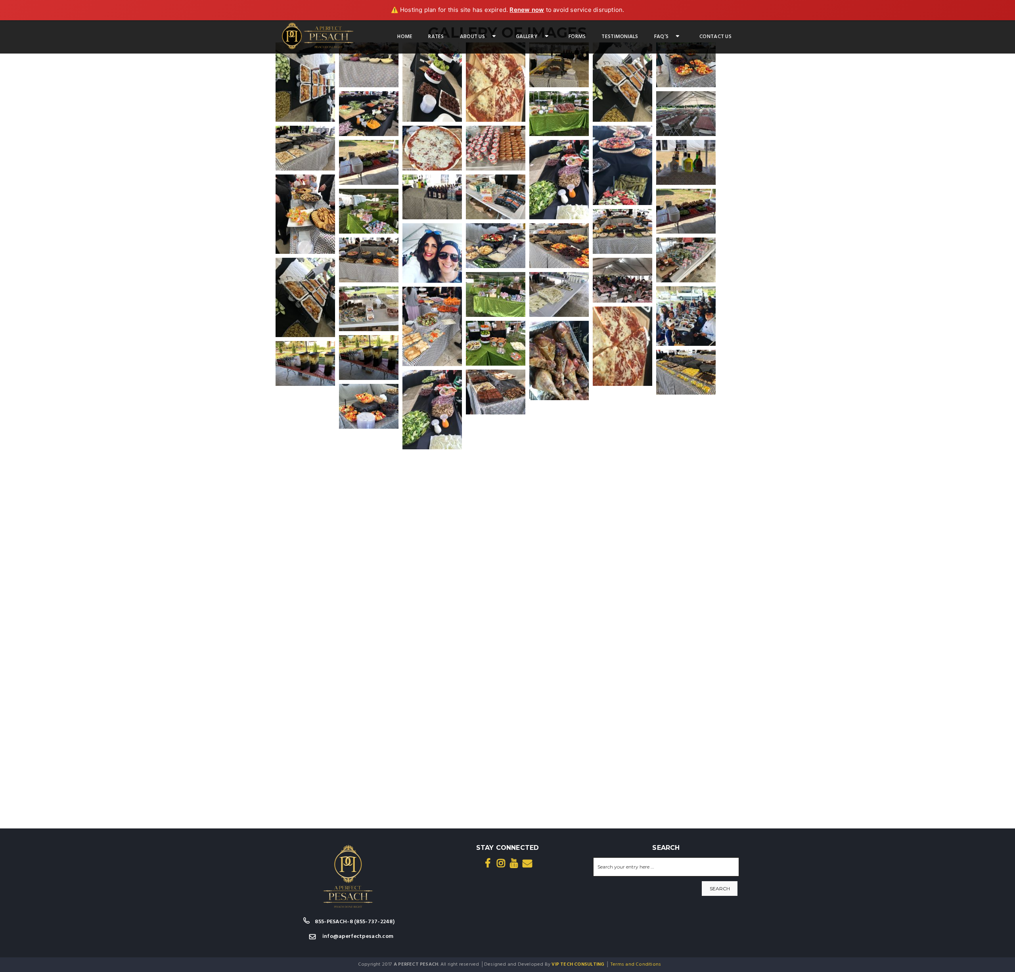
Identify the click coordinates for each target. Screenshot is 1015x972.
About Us (472, 37)
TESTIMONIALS (619, 37)
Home (404, 37)
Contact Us (715, 37)
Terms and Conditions (636, 964)
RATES (436, 37)
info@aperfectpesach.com (357, 936)
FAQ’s (661, 37)
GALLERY (527, 37)
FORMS (577, 37)
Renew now (526, 9)
